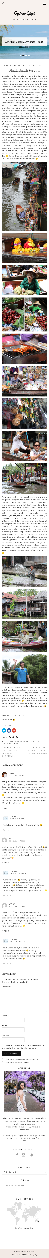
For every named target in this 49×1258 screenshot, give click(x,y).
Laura (12, 904)
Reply (7, 808)
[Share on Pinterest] (17, 737)
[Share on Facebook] (10, 737)
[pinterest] (31, 1155)
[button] (45, 3)
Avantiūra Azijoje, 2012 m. (31, 66)
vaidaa (13, 817)
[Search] (3, 3)
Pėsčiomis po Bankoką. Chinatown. (12, 751)
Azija (6, 741)
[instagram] (24, 1155)
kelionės (24, 741)
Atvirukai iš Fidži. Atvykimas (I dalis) (24, 41)
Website (5, 1035)
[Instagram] (6, 1242)
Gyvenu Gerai (24, 13)
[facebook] (17, 1155)
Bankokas (14, 741)
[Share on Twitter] (13, 737)
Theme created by (24, 1255)
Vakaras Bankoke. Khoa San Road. (37, 750)
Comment (6, 986)
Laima (12, 773)
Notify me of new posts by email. (17, 1062)
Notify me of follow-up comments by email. (21, 1059)
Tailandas (13, 743)
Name (5, 1015)
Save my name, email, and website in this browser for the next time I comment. (23, 1046)
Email (5, 1025)
